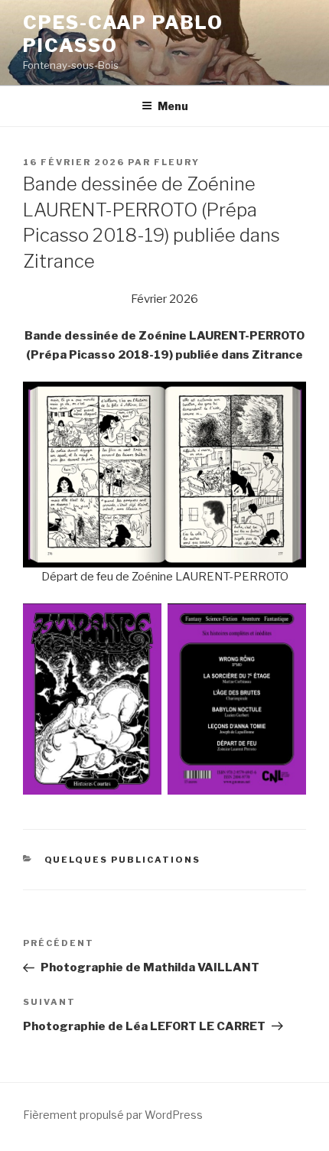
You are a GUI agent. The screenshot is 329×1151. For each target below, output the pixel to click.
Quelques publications (122, 859)
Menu (173, 105)
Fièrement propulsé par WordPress (113, 1114)
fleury (177, 162)
